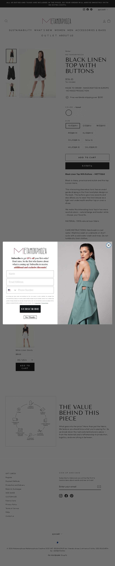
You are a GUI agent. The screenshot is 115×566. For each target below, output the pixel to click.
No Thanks (30, 317)
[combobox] (12, 290)
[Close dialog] (108, 245)
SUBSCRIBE (30, 309)
